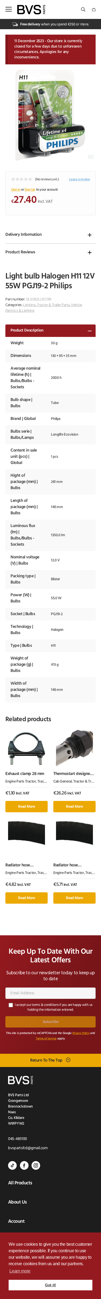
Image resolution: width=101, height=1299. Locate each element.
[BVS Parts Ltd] (31, 9)
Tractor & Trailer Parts (53, 305)
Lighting (29, 305)
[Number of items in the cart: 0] (93, 9)
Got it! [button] (50, 1285)
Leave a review (79, 179)
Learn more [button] (19, 1271)
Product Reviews (20, 252)
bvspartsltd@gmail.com (28, 1148)
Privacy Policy (81, 1033)
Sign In (15, 189)
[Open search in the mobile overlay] (83, 9)
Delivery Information (23, 235)
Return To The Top (46, 1060)
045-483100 (17, 1139)
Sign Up (30, 189)
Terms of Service (46, 1038)
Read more (26, 807)
